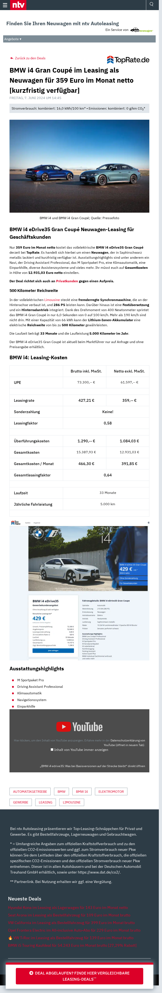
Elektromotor (111, 791)
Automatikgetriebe (30, 791)
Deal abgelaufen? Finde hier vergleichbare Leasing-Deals (81, 976)
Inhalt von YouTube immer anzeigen (81, 750)
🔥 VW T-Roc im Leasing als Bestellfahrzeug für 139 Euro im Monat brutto (71, 937)
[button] (18, 5)
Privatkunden (67, 281)
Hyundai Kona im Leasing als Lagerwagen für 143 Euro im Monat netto (68, 907)
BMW (61, 791)
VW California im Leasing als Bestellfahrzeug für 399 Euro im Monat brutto (71, 922)
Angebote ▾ (12, 39)
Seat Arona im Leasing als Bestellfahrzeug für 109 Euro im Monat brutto (69, 915)
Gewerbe (20, 802)
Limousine (52, 300)
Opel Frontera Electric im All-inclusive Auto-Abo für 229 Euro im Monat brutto (74, 930)
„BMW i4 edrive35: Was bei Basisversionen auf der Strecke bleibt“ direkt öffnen (92, 766)
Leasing (45, 802)
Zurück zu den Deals (30, 58)
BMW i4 (82, 791)
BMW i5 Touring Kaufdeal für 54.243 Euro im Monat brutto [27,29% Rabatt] (72, 945)
